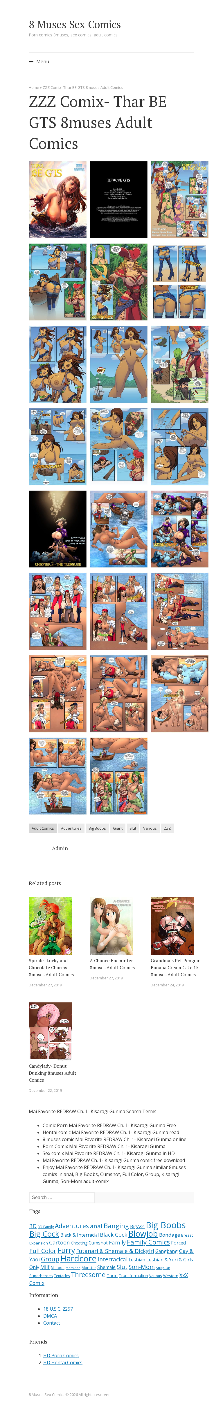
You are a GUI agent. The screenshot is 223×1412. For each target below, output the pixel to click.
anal (96, 1226)
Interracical (112, 1259)
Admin (60, 848)
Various (150, 828)
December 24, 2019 (167, 985)
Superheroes (41, 1275)
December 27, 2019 (45, 985)
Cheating (79, 1243)
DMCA (50, 1316)
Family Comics (148, 1242)
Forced (178, 1243)
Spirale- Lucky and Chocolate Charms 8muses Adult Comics (51, 967)
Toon (112, 1275)
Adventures (71, 828)
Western (170, 1275)
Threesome (88, 1274)
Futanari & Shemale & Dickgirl (115, 1251)
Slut (133, 828)
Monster (89, 1267)
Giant (118, 828)
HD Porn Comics (61, 1355)
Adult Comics (43, 828)
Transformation (133, 1275)
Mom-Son (73, 1268)
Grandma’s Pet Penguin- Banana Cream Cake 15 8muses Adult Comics (176, 967)
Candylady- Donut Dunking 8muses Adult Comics (52, 1073)
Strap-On (163, 1267)
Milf (45, 1266)
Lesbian (137, 1259)
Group (50, 1259)
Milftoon (57, 1267)
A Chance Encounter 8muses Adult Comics (112, 964)
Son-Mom (142, 1267)
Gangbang (166, 1251)
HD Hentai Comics (62, 1362)
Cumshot (98, 1243)
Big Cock (44, 1233)
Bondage (169, 1234)
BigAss (137, 1226)
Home (34, 87)
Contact (51, 1323)
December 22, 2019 (45, 1090)
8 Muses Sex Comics (75, 24)
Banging (116, 1225)
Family (117, 1242)
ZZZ (167, 828)
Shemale (106, 1267)
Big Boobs (97, 828)
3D (33, 1226)
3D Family (46, 1226)
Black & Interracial (79, 1235)
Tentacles (62, 1275)
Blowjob (143, 1233)
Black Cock (113, 1234)
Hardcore (78, 1258)
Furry (66, 1250)
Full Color (42, 1251)
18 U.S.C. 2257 (58, 1309)
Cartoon (59, 1242)
